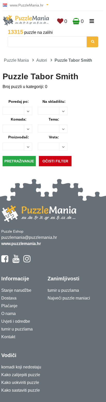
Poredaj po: (18, 101)
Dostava (8, 298)
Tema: (54, 119)
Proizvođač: (18, 137)
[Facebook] (4, 261)
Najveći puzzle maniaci (69, 298)
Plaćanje (9, 306)
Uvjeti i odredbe (15, 321)
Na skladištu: (54, 101)
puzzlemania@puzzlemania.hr (29, 237)
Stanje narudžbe (16, 290)
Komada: (18, 119)
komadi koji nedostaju (21, 367)
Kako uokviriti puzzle (20, 382)
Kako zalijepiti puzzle (20, 375)
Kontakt (8, 337)
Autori (41, 60)
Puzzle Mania (16, 60)
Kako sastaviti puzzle (20, 390)
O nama (8, 313)
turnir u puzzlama (17, 329)
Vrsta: (54, 137)
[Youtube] (15, 261)
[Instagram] (26, 261)
